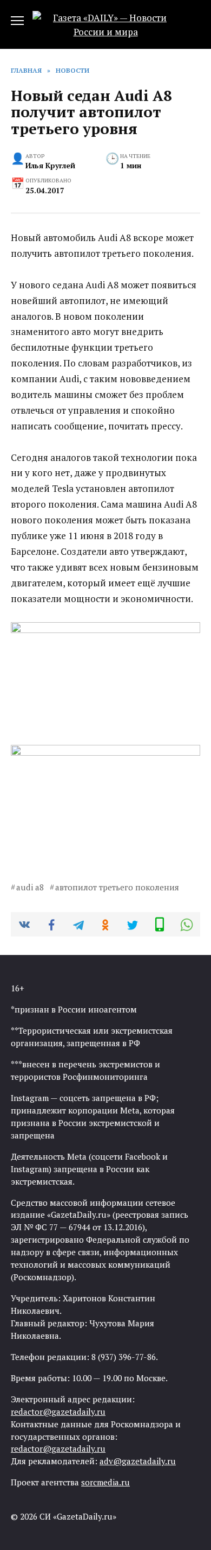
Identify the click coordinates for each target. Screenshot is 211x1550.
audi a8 (30, 887)
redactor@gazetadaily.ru (58, 1411)
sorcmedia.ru (105, 1482)
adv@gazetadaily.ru (138, 1461)
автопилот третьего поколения (117, 887)
